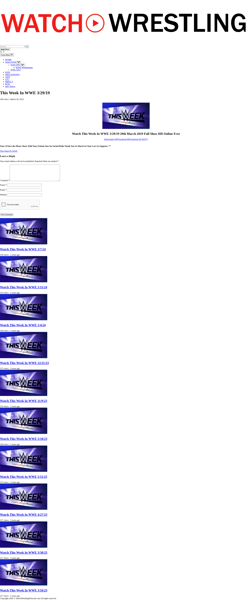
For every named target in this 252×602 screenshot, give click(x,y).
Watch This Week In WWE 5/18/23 (23, 438)
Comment (5, 180)
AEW (7, 77)
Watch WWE (10, 62)
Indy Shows (10, 86)
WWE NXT (15, 70)
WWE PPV (15, 65)
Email (3, 190)
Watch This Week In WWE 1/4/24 (23, 325)
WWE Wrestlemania (24, 67)
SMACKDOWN (12, 74)
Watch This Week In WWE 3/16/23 (23, 590)
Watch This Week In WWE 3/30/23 (23, 552)
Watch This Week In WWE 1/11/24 (23, 287)
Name (3, 185)
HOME (8, 60)
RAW (7, 72)
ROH (7, 84)
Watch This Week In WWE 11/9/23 (23, 401)
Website (3, 195)
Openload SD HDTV (139, 139)
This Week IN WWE (8, 151)
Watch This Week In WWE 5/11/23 (23, 476)
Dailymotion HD (111, 139)
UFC (7, 79)
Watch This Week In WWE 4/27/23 (23, 514)
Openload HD (124, 139)
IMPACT (9, 82)
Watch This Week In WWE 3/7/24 (23, 249)
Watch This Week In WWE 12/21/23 (24, 363)
